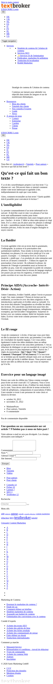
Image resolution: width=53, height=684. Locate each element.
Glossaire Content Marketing (13, 523)
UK (8, 19)
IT (8, 26)
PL (8, 31)
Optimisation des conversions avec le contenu (26, 616)
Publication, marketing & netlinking (32, 58)
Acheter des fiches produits (18, 630)
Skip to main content (10, 2)
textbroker (22, 517)
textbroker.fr (18, 164)
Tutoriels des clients (20, 106)
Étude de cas (12, 607)
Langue (11, 489)
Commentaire (7, 450)
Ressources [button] (11, 101)
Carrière (15, 123)
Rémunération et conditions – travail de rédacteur (28, 649)
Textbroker (13, 494)
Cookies (10, 675)
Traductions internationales (18, 638)
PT (8, 29)
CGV (9, 668)
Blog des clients (19, 104)
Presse (14, 128)
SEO (9, 492)
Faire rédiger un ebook (16, 635)
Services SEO (23, 53)
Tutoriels (30, 164)
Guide (14, 111)
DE (8, 17)
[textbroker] (15, 7)
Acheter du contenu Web (17, 654)
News (14, 113)
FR (3, 12)
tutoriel (34, 518)
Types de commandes (16, 652)
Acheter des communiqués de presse (22, 633)
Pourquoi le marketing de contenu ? (22, 604)
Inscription (11, 659)
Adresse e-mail (7, 456)
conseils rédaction (29, 514)
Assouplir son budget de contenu (21, 614)
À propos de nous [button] (14, 116)
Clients (15, 126)
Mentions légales (14, 673)
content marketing (43, 514)
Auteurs (10, 657)
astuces (7, 514)
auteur (14, 513)
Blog (9, 468)
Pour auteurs (41, 164)
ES (8, 24)
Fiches (11, 487)
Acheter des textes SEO (17, 626)
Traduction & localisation (28, 60)
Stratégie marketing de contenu (20, 612)
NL (8, 21)
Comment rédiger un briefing (19, 609)
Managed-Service (14, 647)
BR (8, 34)
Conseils (12, 485)
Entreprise (16, 121)
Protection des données (16, 671)
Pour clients (12, 480)
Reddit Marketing (24, 63)
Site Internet (6, 458)
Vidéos (10, 473)
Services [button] (10, 46)
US (8, 36)
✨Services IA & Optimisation (30, 55)
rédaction (5, 518)
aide (3, 514)
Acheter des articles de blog (18, 628)
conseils (21, 514)
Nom (3, 453)
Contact (15, 118)
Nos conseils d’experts (21, 109)
